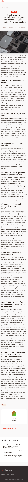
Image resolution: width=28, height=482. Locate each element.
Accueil (3, 7)
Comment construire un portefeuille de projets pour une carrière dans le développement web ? (12, 446)
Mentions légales (5, 474)
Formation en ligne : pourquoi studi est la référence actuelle (13, 451)
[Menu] (25, 1)
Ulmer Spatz (8, 470)
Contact (12, 474)
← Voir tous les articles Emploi (8, 428)
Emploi (7, 7)
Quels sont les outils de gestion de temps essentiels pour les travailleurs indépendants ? (13, 457)
